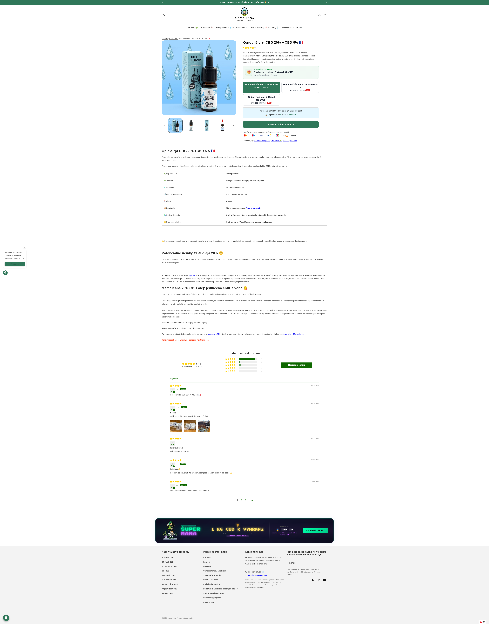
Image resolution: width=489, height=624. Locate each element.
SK (484, 622)
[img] (175, 386)
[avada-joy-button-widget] (6, 618)
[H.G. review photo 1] (176, 426)
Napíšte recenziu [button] (296, 365)
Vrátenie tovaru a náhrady (214, 571)
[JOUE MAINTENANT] (244, 530)
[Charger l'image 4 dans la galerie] (222, 125)
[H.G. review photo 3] (204, 426)
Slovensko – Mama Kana (293, 334)
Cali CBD (165, 571)
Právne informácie (211, 580)
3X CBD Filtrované (170, 584)
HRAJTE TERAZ (316, 530)
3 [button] (245, 500)
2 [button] (241, 500)
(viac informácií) (253, 208)
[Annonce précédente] (162, 2)
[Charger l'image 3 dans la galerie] (207, 125)
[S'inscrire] (324, 563)
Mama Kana (172, 618)
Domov (165, 39)
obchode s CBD (214, 334)
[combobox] (482, 622)
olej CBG (191, 275)
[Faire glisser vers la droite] (233, 125)
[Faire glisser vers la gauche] (164, 125)
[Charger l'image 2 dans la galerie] (191, 125)
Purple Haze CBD (169, 566)
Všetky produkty (290, 141)
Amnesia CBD (168, 557)
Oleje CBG (173, 39)
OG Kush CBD (167, 562)
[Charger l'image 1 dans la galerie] (175, 125)
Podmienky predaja (211, 584)
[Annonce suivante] (326, 2)
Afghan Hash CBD (169, 589)
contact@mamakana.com (256, 575)
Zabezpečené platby (212, 575)
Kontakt (206, 562)
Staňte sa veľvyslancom (213, 593)
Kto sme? (207, 557)
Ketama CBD (167, 593)
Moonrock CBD (168, 575)
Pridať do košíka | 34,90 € (281, 124)
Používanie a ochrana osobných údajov (220, 589)
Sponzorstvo (208, 602)
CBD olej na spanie (262, 141)
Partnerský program (212, 598)
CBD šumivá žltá (169, 580)
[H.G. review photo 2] (190, 426)
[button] (164, 15)
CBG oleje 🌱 (276, 141)
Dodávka (207, 566)
